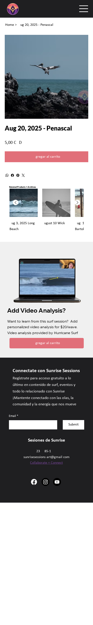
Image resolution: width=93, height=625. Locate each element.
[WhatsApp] (7, 175)
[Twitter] (23, 175)
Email (13, 416)
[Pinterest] (18, 175)
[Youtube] (57, 482)
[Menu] (84, 8)
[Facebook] (12, 175)
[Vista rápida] (23, 203)
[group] (46, 213)
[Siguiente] (77, 202)
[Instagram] (45, 482)
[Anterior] (15, 202)
